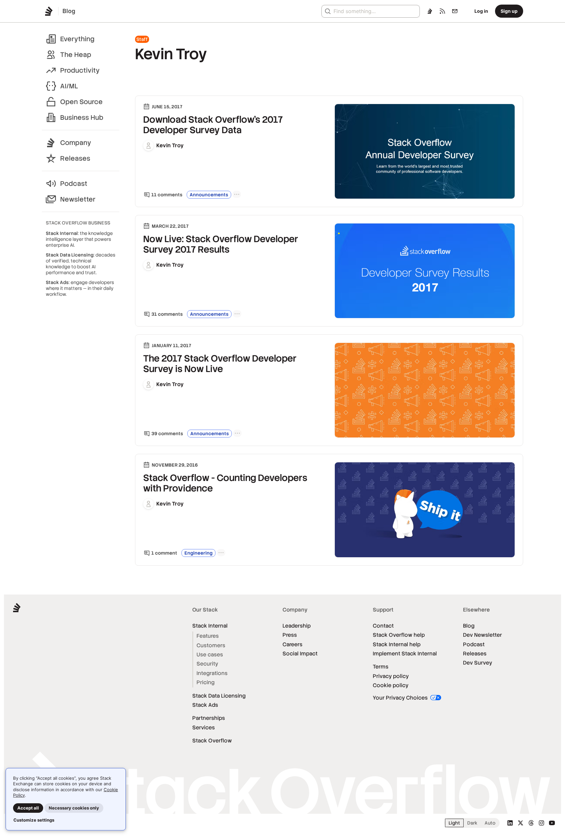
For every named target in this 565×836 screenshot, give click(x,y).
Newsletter (77, 199)
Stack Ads (205, 705)
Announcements (209, 195)
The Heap (75, 54)
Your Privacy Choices (401, 697)
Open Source (81, 102)
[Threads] (531, 823)
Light (454, 823)
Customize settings (33, 820)
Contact (383, 625)
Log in (481, 11)
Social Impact (299, 653)
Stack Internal (210, 625)
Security (207, 663)
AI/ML (69, 86)
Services (203, 727)
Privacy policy (391, 676)
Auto (490, 823)
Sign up (509, 11)
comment (164, 553)
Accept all (28, 807)
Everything (77, 39)
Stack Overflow (212, 740)
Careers (292, 644)
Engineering (198, 553)
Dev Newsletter (482, 634)
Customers (211, 645)
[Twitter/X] (520, 823)
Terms (380, 666)
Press (289, 634)
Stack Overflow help (399, 634)
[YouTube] (552, 823)
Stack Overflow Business (78, 223)
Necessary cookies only (74, 807)
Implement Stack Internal (405, 653)
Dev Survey (477, 662)
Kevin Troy (170, 145)
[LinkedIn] (510, 823)
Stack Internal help (396, 644)
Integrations (212, 673)
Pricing (205, 682)
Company (75, 142)
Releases (75, 158)
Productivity (80, 70)
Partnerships (208, 718)
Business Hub (81, 117)
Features (208, 635)
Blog (468, 625)
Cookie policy (390, 685)
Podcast (73, 183)
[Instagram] (541, 823)
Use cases (210, 654)
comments (166, 195)
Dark (472, 823)
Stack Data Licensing (219, 695)
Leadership (296, 625)
